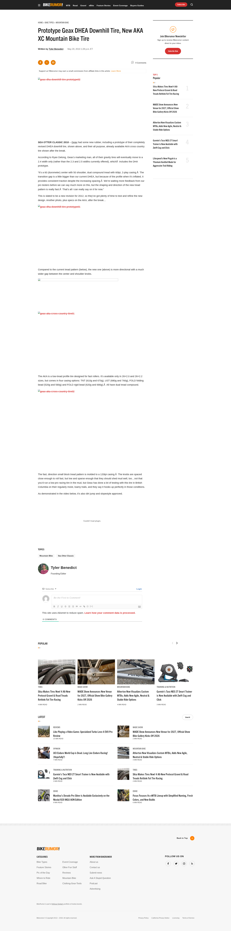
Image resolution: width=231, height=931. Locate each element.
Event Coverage (120, 5)
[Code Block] (80, 606)
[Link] (84, 606)
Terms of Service (188, 918)
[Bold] (54, 606)
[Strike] (65, 606)
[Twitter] (175, 863)
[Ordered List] (69, 606)
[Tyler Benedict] (43, 570)
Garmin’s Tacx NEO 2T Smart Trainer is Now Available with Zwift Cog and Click (165, 144)
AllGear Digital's (57, 904)
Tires (40, 686)
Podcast (93, 883)
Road (75, 5)
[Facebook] (167, 863)
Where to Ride (43, 878)
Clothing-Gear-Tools (72, 883)
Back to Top (182, 838)
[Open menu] (39, 5)
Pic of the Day (43, 873)
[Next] (177, 643)
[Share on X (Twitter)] (46, 62)
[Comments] (133, 63)
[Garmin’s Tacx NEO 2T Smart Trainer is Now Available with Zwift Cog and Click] (175, 671)
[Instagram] (183, 863)
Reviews (56, 727)
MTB (68, 5)
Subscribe (181, 4)
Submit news (96, 873)
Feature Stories (104, 5)
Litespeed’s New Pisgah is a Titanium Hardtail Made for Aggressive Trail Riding (165, 162)
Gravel (83, 5)
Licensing (175, 918)
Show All (187, 717)
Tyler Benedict (56, 49)
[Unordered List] (73, 606)
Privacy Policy (143, 918)
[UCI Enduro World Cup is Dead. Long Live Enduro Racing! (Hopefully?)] (44, 753)
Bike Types (42, 862)
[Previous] (172, 643)
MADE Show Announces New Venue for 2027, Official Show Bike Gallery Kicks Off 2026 (166, 108)
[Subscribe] (191, 863)
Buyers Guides (137, 5)
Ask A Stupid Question (100, 878)
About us (94, 862)
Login (139, 589)
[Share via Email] (53, 62)
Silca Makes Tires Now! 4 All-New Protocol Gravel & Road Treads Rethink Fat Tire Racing (166, 90)
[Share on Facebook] (40, 62)
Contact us (95, 867)
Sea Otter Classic (66, 556)
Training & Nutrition (166, 686)
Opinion (56, 748)
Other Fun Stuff (69, 867)
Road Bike (42, 883)
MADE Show (83, 686)
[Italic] (58, 606)
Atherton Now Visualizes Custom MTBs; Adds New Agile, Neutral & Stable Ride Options (167, 126)
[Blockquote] (77, 606)
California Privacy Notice (160, 918)
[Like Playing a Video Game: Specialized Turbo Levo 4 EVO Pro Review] (44, 731)
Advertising (95, 889)
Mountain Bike (46, 556)
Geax (74, 142)
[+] (91, 606)
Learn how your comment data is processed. (109, 613)
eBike (91, 5)
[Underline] (62, 606)
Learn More (116, 71)
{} (88, 606)
